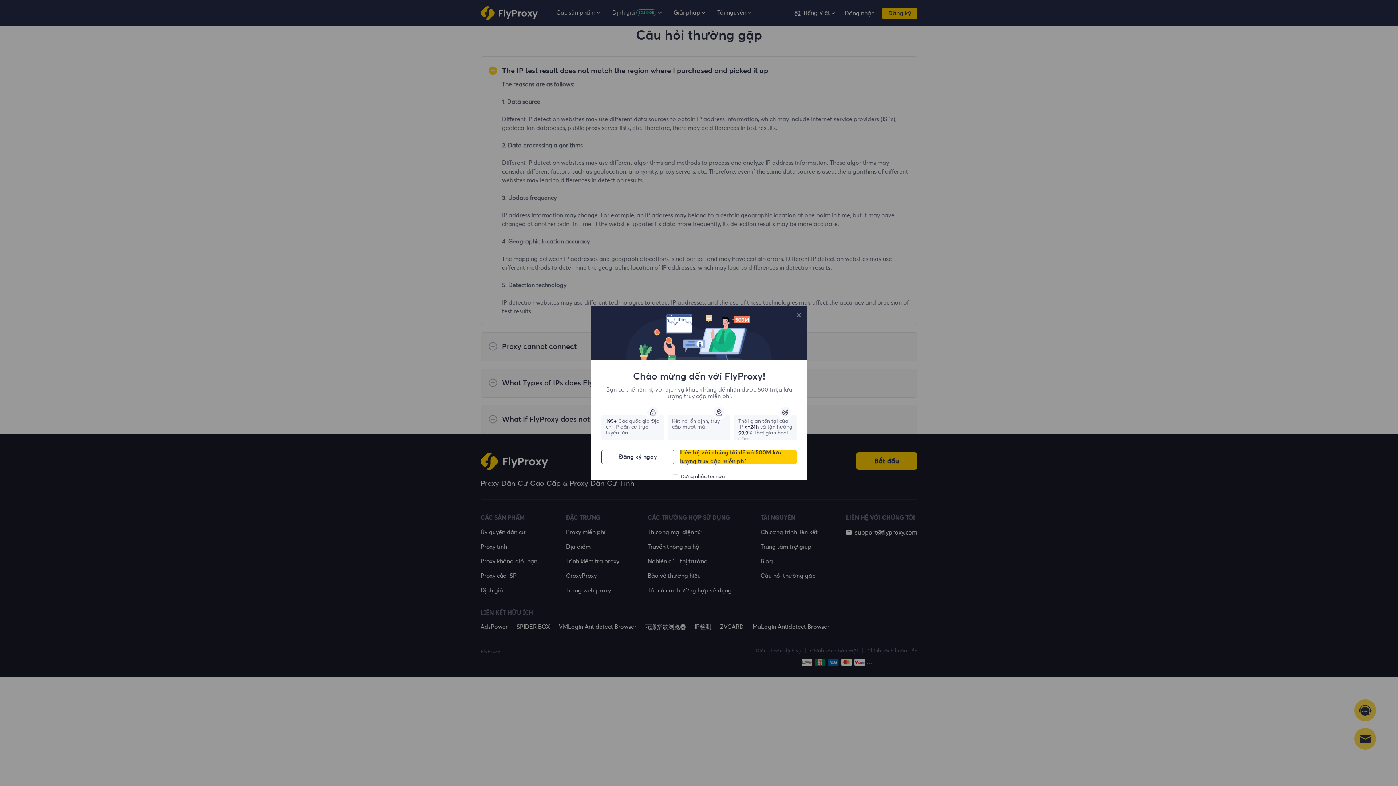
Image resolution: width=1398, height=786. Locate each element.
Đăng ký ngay (638, 457)
